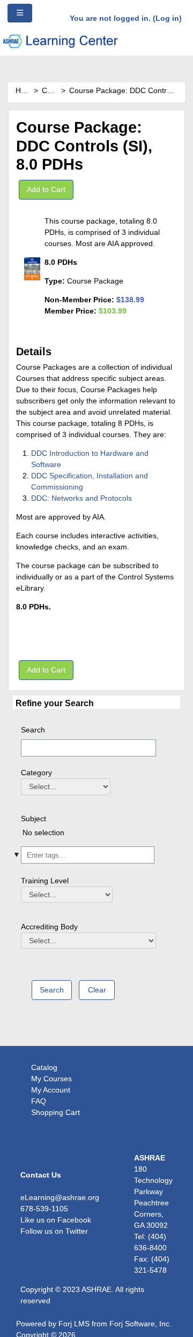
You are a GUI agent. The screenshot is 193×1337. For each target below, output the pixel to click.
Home (23, 90)
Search (33, 729)
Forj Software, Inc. (140, 1323)
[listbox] (87, 836)
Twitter (76, 1231)
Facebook (74, 1220)
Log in (167, 18)
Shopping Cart (55, 1112)
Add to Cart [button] (46, 189)
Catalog (50, 90)
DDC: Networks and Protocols (81, 498)
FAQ (38, 1101)
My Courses (51, 1078)
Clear (97, 989)
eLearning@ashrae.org (59, 1197)
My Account (50, 1090)
